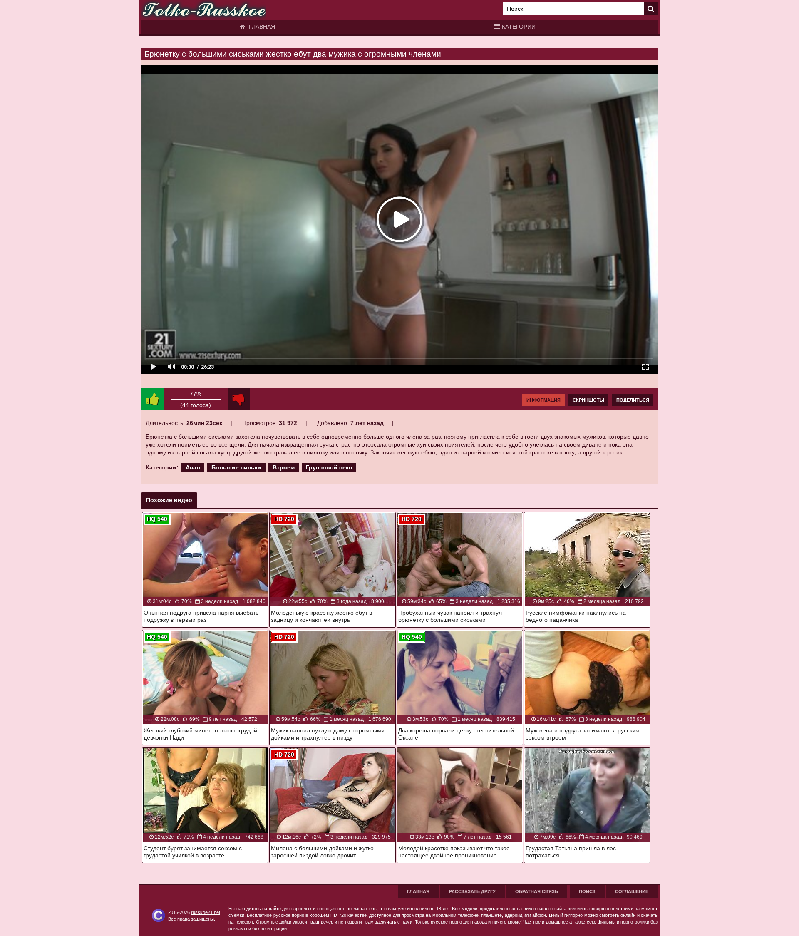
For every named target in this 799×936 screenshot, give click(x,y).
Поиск (587, 891)
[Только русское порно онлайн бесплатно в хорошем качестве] (203, 10)
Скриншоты (588, 399)
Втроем (284, 467)
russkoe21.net (205, 912)
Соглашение (631, 891)
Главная (261, 26)
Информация (543, 399)
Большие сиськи (236, 467)
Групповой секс (329, 467)
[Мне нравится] (152, 399)
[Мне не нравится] (239, 399)
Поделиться (632, 399)
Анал (193, 467)
